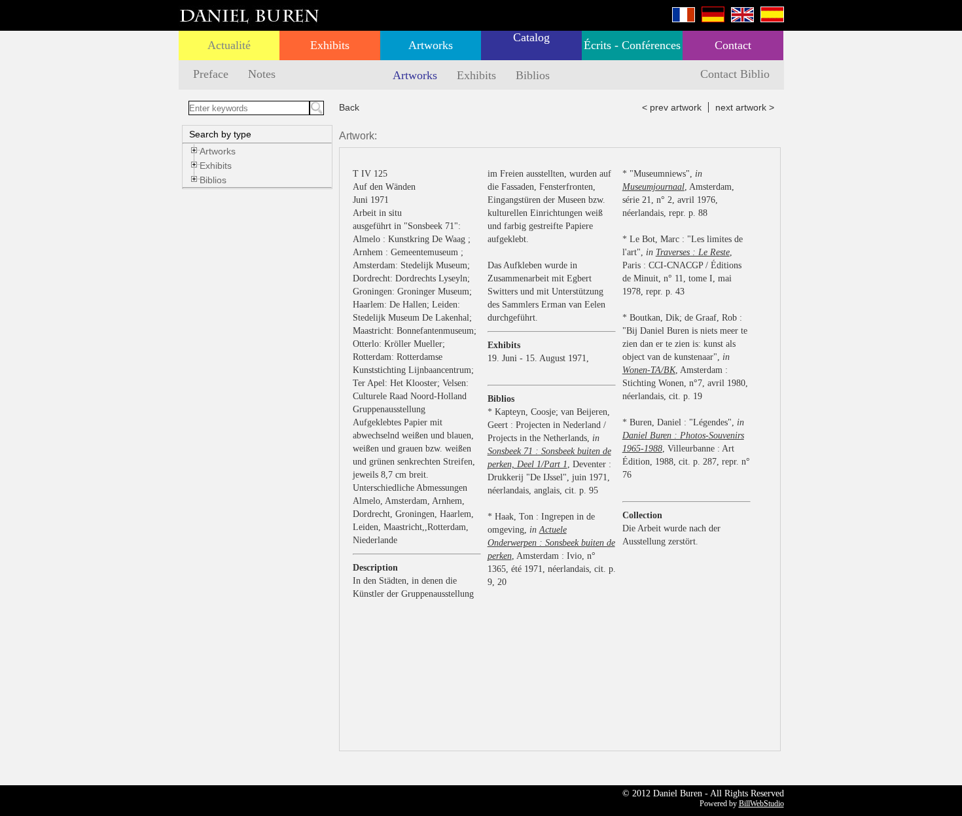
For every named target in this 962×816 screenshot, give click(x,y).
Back (349, 107)
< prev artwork (672, 107)
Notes (262, 73)
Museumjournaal (653, 187)
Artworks (430, 45)
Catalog (531, 37)
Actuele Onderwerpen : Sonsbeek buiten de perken (551, 543)
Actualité (229, 45)
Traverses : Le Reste (693, 252)
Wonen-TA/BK (648, 370)
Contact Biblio (735, 73)
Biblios (533, 75)
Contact (733, 45)
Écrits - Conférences (632, 45)
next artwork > (744, 107)
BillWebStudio (761, 803)
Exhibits (329, 45)
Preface (210, 73)
